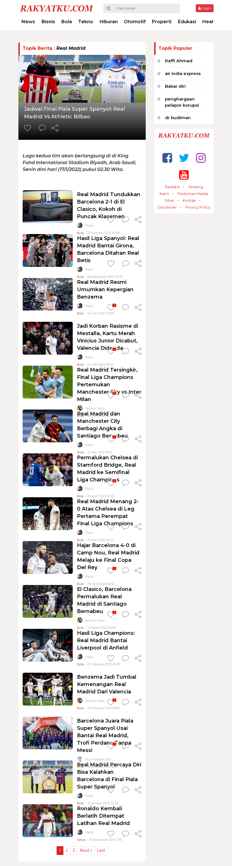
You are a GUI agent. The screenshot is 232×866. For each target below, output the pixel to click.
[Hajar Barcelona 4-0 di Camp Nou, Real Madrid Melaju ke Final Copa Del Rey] (48, 557)
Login (206, 8)
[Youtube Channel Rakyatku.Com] (184, 175)
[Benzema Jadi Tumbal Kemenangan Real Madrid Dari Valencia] (48, 688)
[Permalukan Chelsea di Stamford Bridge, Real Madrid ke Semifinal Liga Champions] (48, 469)
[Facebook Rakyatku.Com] (167, 158)
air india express (183, 73)
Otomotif (135, 21)
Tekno (85, 21)
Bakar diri (175, 86)
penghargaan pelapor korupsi (182, 102)
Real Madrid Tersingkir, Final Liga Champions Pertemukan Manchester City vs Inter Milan (109, 384)
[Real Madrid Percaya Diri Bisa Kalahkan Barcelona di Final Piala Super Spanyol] (48, 776)
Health (210, 21)
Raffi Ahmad (178, 60)
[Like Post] (28, 128)
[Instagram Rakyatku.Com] (201, 158)
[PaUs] (80, 226)
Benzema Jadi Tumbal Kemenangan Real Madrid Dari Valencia (106, 684)
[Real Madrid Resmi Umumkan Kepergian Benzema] (48, 294)
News (28, 21)
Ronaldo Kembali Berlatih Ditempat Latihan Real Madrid (103, 815)
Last (101, 850)
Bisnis (48, 21)
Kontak (189, 200)
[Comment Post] (42, 128)
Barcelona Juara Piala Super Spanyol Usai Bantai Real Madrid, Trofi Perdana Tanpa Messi (105, 735)
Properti (161, 21)
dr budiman (178, 117)
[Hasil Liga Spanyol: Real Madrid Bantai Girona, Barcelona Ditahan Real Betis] (48, 250)
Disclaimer (167, 207)
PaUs (89, 226)
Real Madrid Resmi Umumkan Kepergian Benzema (105, 289)
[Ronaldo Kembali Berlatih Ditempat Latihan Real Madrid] (48, 820)
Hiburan (109, 21)
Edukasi (187, 21)
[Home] (56, 8)
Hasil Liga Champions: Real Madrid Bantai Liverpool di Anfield (106, 640)
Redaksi (172, 187)
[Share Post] (54, 128)
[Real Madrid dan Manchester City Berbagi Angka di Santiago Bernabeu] (48, 425)
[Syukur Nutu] (80, 621)
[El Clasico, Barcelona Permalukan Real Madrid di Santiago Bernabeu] (48, 601)
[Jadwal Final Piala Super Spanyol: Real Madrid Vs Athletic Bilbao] (82, 78)
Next (85, 850)
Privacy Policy (197, 207)
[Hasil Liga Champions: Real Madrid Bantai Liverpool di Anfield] (48, 645)
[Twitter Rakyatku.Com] (184, 158)
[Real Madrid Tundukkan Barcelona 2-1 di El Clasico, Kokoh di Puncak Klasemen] (48, 206)
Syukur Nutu (95, 620)
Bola (66, 21)
